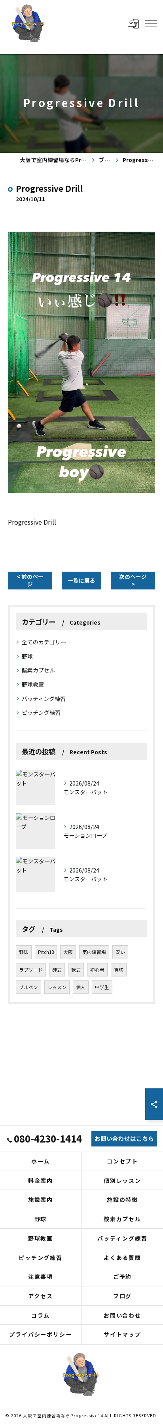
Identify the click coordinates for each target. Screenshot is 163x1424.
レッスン (56, 987)
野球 (27, 656)
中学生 (102, 987)
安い (120, 952)
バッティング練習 (44, 699)
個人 (80, 987)
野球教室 (33, 684)
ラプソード (31, 970)
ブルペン (28, 987)
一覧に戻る (81, 580)
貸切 (118, 970)
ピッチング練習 (41, 712)
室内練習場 (94, 952)
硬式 (57, 970)
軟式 (76, 970)
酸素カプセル (38, 670)
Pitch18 (46, 952)
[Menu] (151, 23)
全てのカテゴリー (44, 642)
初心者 (97, 970)
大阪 (68, 952)
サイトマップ (123, 1334)
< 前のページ (30, 580)
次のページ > (133, 580)
